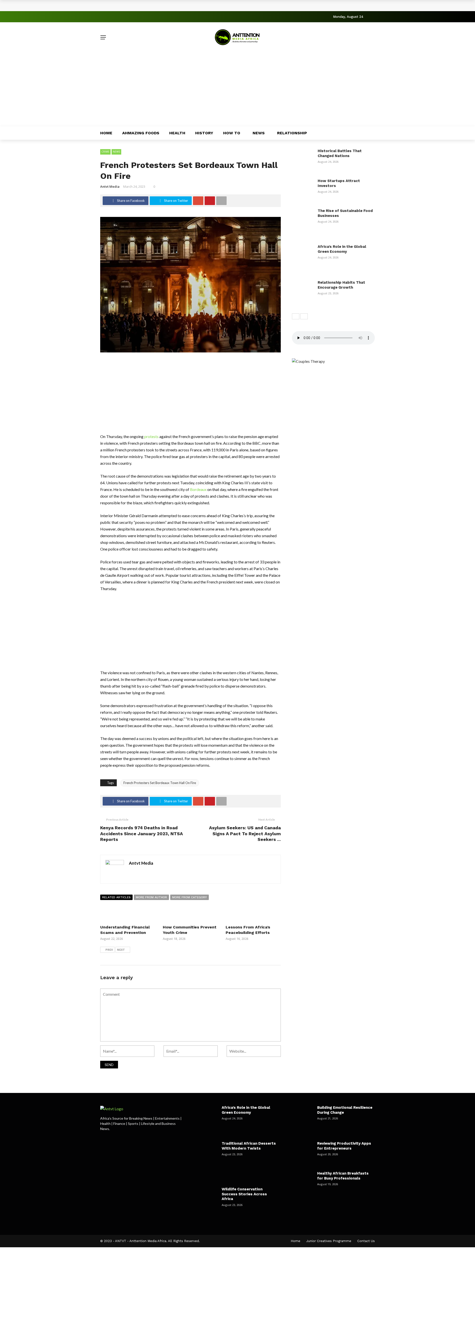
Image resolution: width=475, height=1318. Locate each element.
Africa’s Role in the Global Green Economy (342, 249)
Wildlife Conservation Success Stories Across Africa (244, 1194)
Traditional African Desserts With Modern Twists (249, 1146)
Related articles (116, 897)
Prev (109, 949)
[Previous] (295, 316)
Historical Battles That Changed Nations (146, 5)
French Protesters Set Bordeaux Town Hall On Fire (159, 783)
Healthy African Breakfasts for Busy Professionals (343, 1175)
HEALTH (177, 133)
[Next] (304, 316)
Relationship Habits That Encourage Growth (341, 285)
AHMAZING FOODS (140, 133)
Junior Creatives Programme (328, 1241)
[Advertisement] (237, 89)
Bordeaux (198, 489)
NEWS (259, 133)
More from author (151, 897)
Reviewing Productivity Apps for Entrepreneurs (344, 1146)
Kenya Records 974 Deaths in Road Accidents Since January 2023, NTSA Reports (141, 833)
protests (151, 436)
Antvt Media (109, 186)
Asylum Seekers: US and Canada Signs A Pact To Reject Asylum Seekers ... (245, 833)
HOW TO (231, 133)
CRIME (105, 151)
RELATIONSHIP (292, 133)
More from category (189, 897)
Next (121, 949)
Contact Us (366, 1241)
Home (106, 133)
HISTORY (204, 133)
